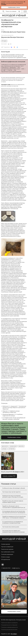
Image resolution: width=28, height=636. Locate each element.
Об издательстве (5, 559)
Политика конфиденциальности (9, 627)
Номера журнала (5, 544)
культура (4, 448)
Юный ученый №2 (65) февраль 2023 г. (12, 472)
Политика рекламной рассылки (9, 629)
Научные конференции (7, 546)
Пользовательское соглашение (9, 625)
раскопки (21, 446)
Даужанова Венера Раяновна (12, 37)
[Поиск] (19, 11)
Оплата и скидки (5, 557)
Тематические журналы (7, 549)
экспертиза (11, 448)
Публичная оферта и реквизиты (9, 622)
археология (5, 446)
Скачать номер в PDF (9, 476)
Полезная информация (7, 554)
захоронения (13, 446)
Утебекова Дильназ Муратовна (13, 32)
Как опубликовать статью (7, 552)
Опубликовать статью (14, 7)
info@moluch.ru (16, 568)
